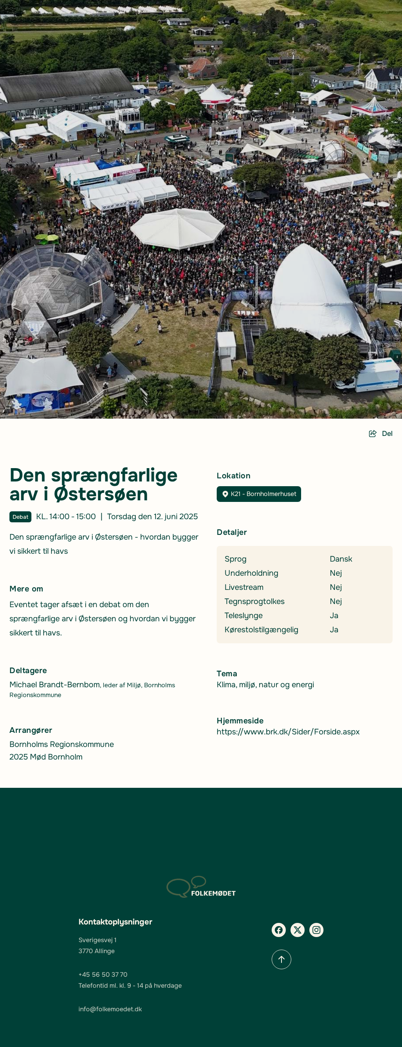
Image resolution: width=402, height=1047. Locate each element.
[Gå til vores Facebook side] (279, 930)
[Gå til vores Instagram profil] (316, 930)
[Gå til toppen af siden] (281, 959)
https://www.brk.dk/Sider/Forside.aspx (288, 732)
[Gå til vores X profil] (298, 930)
